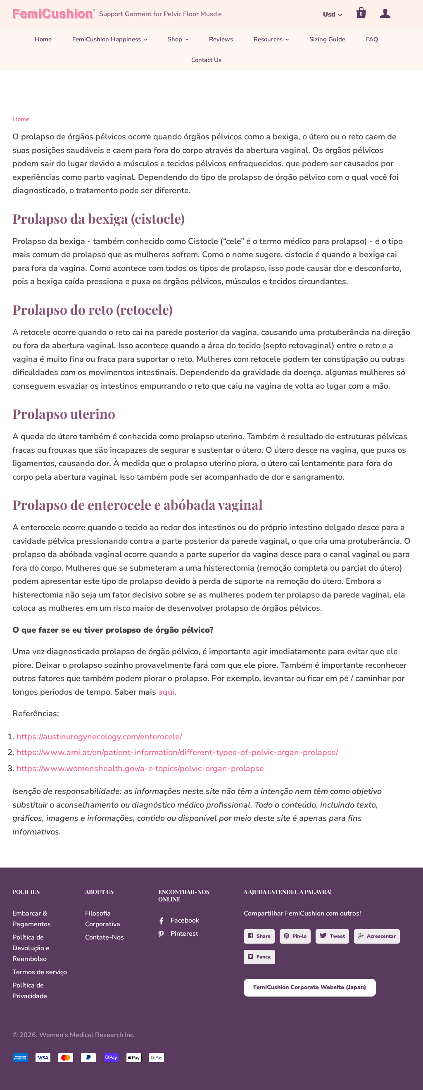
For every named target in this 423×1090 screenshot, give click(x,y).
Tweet (337, 936)
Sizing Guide (327, 39)
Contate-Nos (104, 937)
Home (43, 39)
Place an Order (222, 1079)
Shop (175, 39)
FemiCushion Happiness (106, 39)
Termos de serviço (39, 972)
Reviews (221, 39)
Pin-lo (299, 936)
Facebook (185, 920)
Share (264, 936)
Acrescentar (381, 936)
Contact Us (206, 60)
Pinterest (184, 933)
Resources (268, 39)
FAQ (372, 39)
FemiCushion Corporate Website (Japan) (309, 987)
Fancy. (264, 957)
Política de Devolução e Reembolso (31, 948)
